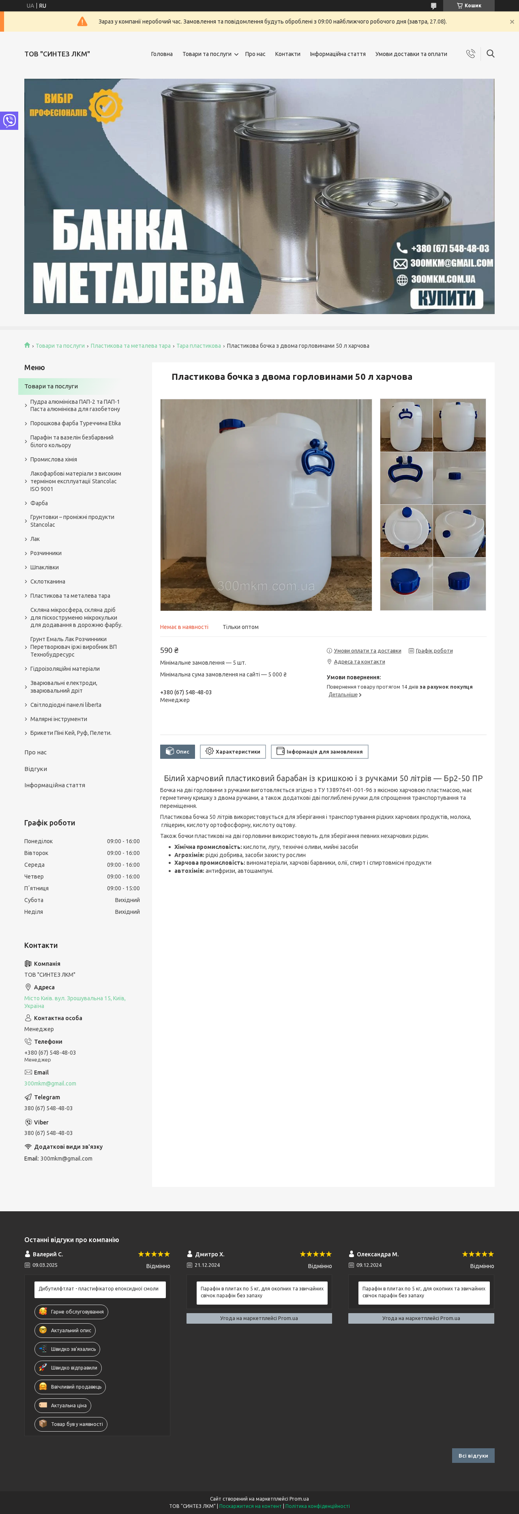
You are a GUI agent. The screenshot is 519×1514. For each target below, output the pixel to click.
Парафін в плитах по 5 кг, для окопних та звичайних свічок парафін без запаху (262, 1292)
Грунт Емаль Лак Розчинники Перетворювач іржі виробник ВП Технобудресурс (73, 647)
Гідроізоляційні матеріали (65, 668)
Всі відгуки (473, 1455)
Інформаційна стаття (338, 54)
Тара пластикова (198, 345)
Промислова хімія (53, 459)
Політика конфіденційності (317, 1506)
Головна (162, 54)
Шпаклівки (44, 567)
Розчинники (46, 553)
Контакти (287, 54)
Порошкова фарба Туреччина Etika (75, 423)
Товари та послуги (207, 54)
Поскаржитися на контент (250, 1506)
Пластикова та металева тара (131, 345)
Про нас (255, 54)
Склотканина (47, 581)
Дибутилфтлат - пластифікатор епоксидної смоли (99, 1288)
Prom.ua (299, 1498)
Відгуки (35, 768)
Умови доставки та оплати (411, 54)
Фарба (39, 503)
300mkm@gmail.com (50, 1083)
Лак (35, 539)
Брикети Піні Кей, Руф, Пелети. (71, 733)
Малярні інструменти (58, 719)
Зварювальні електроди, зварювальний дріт (63, 687)
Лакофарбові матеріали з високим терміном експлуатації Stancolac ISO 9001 (75, 481)
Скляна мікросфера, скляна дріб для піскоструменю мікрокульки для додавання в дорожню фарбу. (76, 618)
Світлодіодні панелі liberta (65, 705)
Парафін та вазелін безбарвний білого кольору (72, 441)
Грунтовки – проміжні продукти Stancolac (72, 521)
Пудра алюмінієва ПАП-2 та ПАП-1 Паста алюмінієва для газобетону (75, 405)
